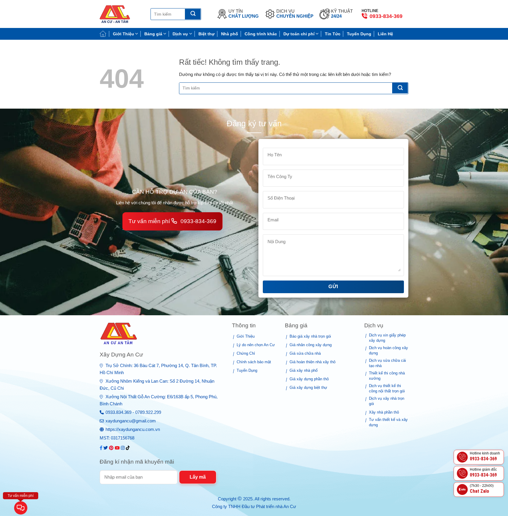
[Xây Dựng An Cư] (121, 14)
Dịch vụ (180, 33)
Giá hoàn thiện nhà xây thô (312, 362)
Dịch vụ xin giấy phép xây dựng (387, 338)
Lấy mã (198, 477)
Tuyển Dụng (359, 33)
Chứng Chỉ (246, 353)
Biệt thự (206, 33)
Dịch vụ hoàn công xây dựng (388, 350)
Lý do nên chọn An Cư (256, 345)
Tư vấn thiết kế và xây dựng (388, 422)
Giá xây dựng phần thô (309, 379)
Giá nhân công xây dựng (311, 345)
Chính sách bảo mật (254, 362)
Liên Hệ (385, 33)
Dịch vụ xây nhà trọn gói (386, 401)
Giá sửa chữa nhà (305, 353)
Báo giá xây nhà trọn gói (310, 336)
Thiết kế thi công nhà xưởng (387, 376)
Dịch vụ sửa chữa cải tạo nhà (387, 363)
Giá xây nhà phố (303, 370)
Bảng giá (153, 33)
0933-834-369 (385, 16)
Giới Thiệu (123, 33)
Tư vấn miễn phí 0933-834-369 (172, 221)
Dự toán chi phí (299, 33)
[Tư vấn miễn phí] (20, 508)
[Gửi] (192, 14)
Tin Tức (332, 33)
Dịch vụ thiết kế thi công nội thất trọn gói (387, 388)
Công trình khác (261, 33)
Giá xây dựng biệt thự (308, 387)
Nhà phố (229, 33)
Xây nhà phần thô (384, 412)
